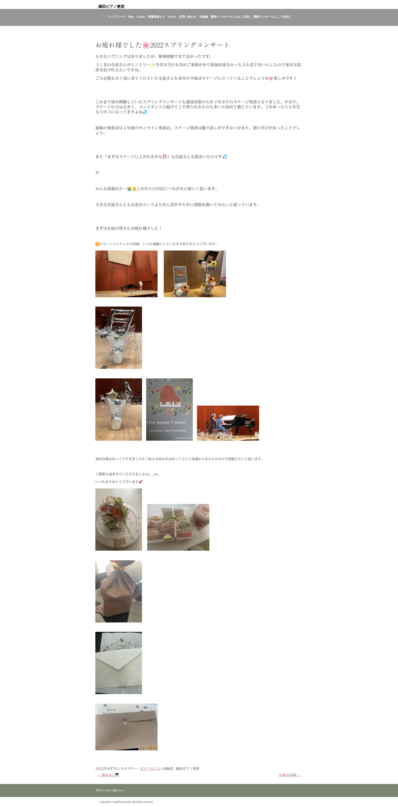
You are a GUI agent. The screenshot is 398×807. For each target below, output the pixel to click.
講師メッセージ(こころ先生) (272, 16)
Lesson (141, 16)
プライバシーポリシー (109, 790)
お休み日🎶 (290, 775)
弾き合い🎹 (108, 775)
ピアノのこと (150, 768)
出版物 (203, 16)
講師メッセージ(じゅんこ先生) (231, 16)
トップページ (116, 16)
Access (172, 16)
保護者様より (156, 16)
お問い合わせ (187, 16)
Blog (131, 16)
